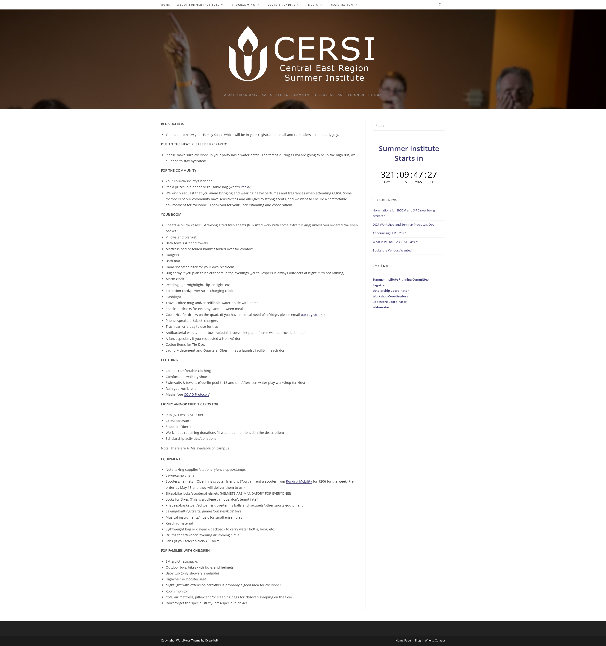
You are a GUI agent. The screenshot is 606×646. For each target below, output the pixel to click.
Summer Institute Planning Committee (400, 279)
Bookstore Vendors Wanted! (392, 250)
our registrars (312, 314)
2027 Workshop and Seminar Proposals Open (404, 224)
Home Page (403, 640)
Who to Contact (435, 640)
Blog (418, 640)
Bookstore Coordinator (390, 302)
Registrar (379, 285)
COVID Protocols (196, 394)
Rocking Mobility (299, 481)
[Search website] (440, 5)
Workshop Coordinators (390, 296)
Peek (244, 187)
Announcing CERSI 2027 (389, 233)
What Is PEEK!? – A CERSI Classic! (395, 242)
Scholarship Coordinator (391, 290)
